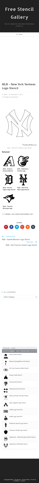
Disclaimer (18, 479)
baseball (8, 214)
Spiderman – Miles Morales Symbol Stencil (22, 437)
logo (13, 214)
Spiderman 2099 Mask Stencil (18, 444)
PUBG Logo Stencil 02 (15, 410)
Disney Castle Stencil (15, 375)
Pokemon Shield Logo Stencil (18, 430)
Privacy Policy (26, 479)
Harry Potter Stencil (15, 354)
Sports (16, 97)
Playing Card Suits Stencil (17, 389)
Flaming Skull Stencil (15, 382)
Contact (22, 481)
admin (5, 94)
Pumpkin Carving (9, 97)
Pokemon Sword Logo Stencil (18, 423)
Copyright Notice (9, 479)
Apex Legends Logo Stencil (17, 403)
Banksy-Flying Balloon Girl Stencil (19, 361)
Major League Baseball (22, 214)
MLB (31, 214)
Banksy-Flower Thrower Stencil (18, 396)
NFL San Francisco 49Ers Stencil (19, 368)
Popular (6, 348)
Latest (13, 348)
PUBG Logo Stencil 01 (15, 416)
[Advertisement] (19, 62)
